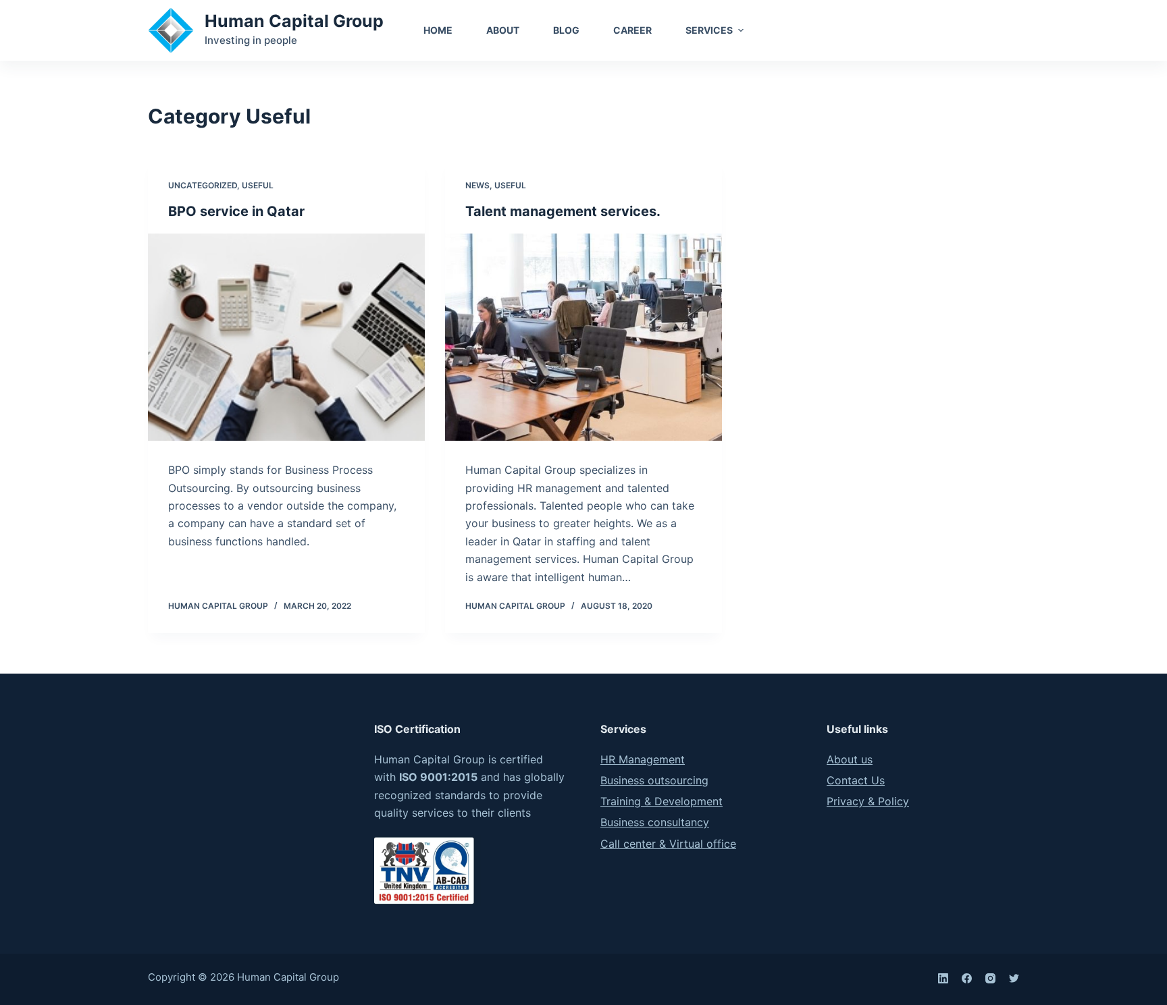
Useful (258, 185)
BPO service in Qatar (236, 211)
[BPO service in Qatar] (286, 337)
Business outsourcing (654, 780)
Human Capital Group (294, 21)
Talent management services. (562, 211)
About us (850, 759)
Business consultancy (654, 822)
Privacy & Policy (868, 801)
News (477, 185)
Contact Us (976, 30)
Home (437, 30)
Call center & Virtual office (668, 843)
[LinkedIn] (943, 978)
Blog (566, 30)
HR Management (642, 759)
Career (632, 30)
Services (709, 30)
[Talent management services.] (583, 337)
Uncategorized (202, 185)
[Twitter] (1014, 978)
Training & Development (661, 801)
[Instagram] (990, 978)
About (502, 30)
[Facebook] (967, 978)
